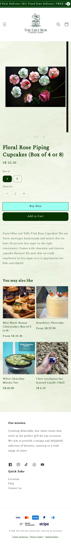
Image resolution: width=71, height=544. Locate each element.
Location (13, 479)
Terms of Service (20, 536)
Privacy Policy (37, 536)
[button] (5, 24)
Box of (6, 171)
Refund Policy (52, 536)
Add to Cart (35, 216)
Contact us (15, 488)
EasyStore (57, 531)
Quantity (8, 186)
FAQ (11, 483)
